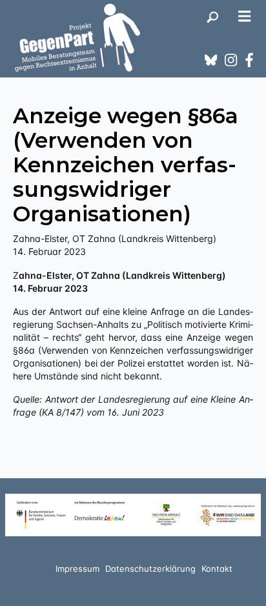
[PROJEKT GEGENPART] (77, 37)
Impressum (77, 568)
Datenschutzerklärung (150, 568)
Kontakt (216, 568)
